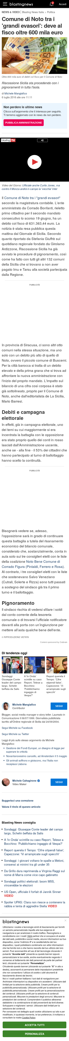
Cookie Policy (28, 1017)
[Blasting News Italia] (21, 4)
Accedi (62, 4)
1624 (29, 935)
